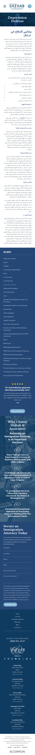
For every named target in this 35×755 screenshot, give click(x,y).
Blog (17, 625)
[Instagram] (8, 659)
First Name (6, 547)
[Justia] (30, 659)
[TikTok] (12, 659)
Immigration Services (17, 619)
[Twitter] (23, 659)
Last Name (6, 553)
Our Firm (17, 616)
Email (5, 565)
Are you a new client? (9, 570)
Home (17, 614)
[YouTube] (16, 659)
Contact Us (17, 627)
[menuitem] (17, 258)
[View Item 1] (14, 406)
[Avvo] (26, 659)
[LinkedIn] (19, 659)
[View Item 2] (17, 406)
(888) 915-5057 (17, 641)
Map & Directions (17, 674)
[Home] (17, 6)
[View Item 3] (20, 406)
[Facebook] (5, 659)
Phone (5, 559)
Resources (17, 622)
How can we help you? (10, 576)
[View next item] (24, 406)
